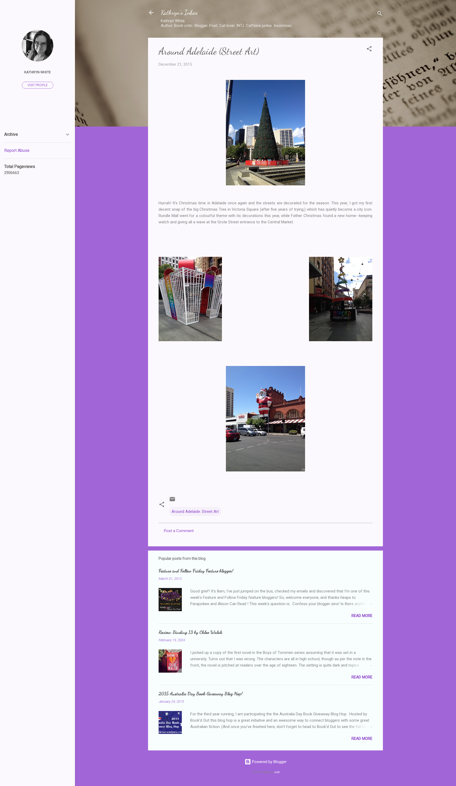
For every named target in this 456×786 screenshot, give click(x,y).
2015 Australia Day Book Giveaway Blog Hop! (201, 693)
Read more (362, 615)
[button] (369, 50)
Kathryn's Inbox (179, 12)
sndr (277, 772)
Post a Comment (179, 530)
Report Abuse (17, 150)
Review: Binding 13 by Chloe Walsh (190, 632)
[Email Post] (172, 501)
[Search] (380, 14)
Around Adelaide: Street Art (195, 511)
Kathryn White (37, 72)
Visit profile (37, 85)
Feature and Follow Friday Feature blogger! (196, 570)
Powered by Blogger (269, 761)
